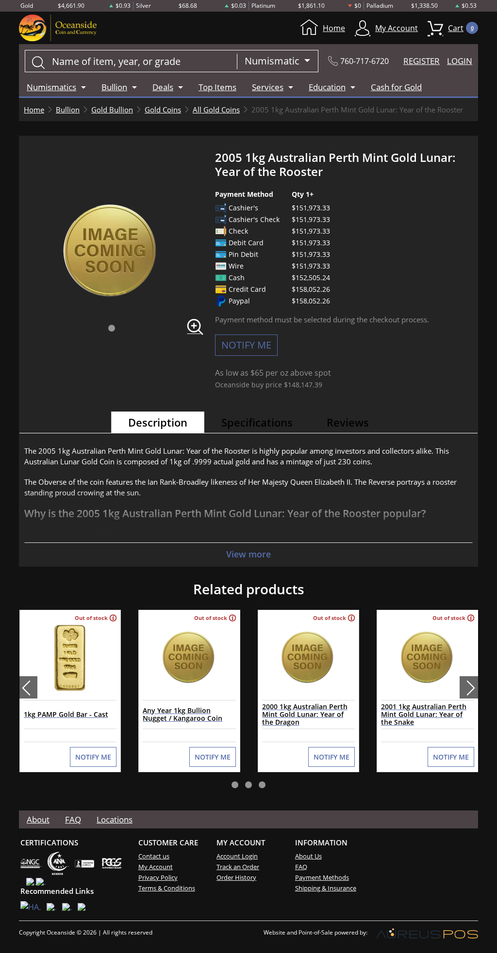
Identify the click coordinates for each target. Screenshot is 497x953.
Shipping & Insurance (325, 888)
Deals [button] (162, 87)
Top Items (217, 87)
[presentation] (28, 687)
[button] (111, 328)
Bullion (68, 109)
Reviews (348, 422)
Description (157, 422)
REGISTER (421, 60)
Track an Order (237, 866)
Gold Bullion (112, 109)
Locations (115, 819)
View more (248, 554)
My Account (396, 28)
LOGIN (459, 60)
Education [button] (327, 87)
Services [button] (267, 87)
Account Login (237, 856)
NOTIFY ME (246, 344)
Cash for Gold (396, 87)
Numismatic (273, 60)
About (38, 819)
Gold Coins (163, 109)
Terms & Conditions (166, 888)
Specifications (257, 422)
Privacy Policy (158, 877)
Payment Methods (322, 877)
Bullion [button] (114, 87)
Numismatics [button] (51, 87)
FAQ (73, 819)
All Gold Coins (216, 109)
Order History (236, 877)
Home (334, 28)
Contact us (153, 856)
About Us (308, 856)
